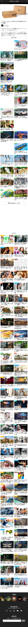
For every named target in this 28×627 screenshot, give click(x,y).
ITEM (1, 51)
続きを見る (14, 37)
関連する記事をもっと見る (14, 203)
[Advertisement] (14, 219)
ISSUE (15, 51)
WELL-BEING (2, 247)
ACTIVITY (2, 235)
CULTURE (2, 155)
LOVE (15, 247)
